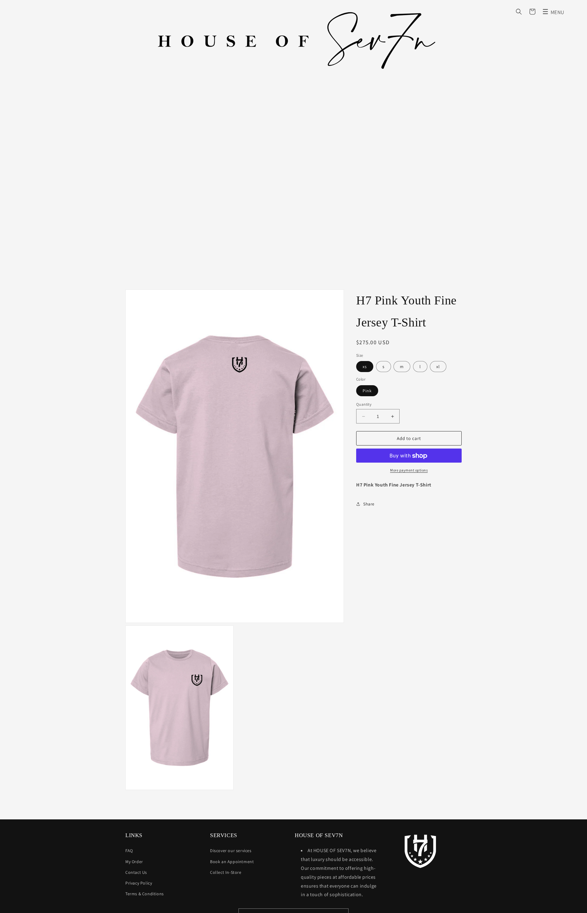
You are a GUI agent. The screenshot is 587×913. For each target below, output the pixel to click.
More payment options (409, 470)
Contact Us (136, 872)
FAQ (129, 850)
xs (365, 367)
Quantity (363, 404)
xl (438, 367)
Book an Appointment (232, 861)
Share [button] (369, 504)
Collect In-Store (226, 872)
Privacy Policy (138, 883)
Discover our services (231, 850)
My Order (134, 861)
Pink (367, 390)
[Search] (519, 11)
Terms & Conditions (144, 893)
